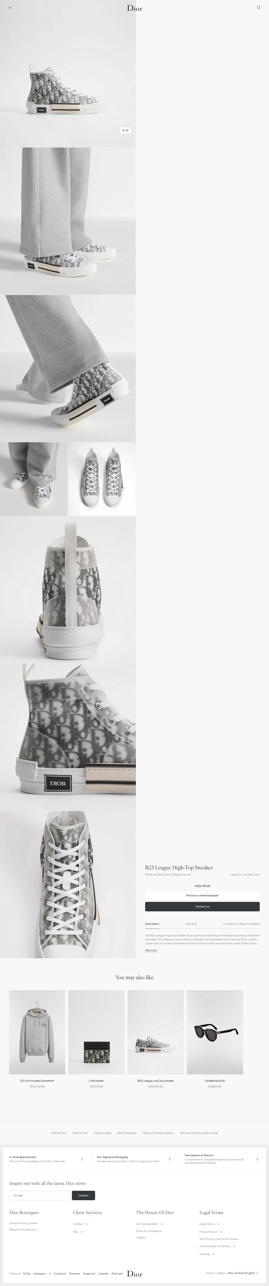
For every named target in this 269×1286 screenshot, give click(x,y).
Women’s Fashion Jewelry (158, 1133)
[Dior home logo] (134, 8)
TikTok (26, 1273)
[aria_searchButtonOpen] (258, 8)
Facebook (60, 1273)
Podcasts (117, 1273)
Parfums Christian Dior (23, 1229)
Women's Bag (102, 1133)
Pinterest (74, 1273)
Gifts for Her (58, 1133)
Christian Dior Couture (23, 1223)
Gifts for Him (80, 1133)
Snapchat (89, 1273)
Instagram (39, 1273)
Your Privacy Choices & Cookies (218, 1238)
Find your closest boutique (202, 895)
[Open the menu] (10, 8)
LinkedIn (103, 1273)
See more (151, 950)
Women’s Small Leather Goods (199, 1133)
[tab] (152, 924)
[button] (68, 73)
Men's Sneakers (126, 1133)
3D (127, 130)
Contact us (202, 906)
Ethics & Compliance (149, 1231)
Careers (141, 1237)
